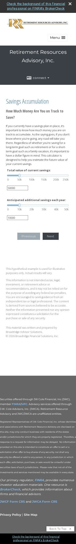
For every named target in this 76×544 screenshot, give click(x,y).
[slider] (38, 175)
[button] (58, 37)
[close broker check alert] (70, 3)
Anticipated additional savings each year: (36, 200)
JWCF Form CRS (12, 502)
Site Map (30, 515)
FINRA (16, 404)
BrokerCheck (10, 489)
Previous (29, 236)
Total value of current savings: (29, 170)
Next (50, 236)
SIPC (24, 404)
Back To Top (58, 528)
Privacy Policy (10, 515)
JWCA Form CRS (44, 502)
